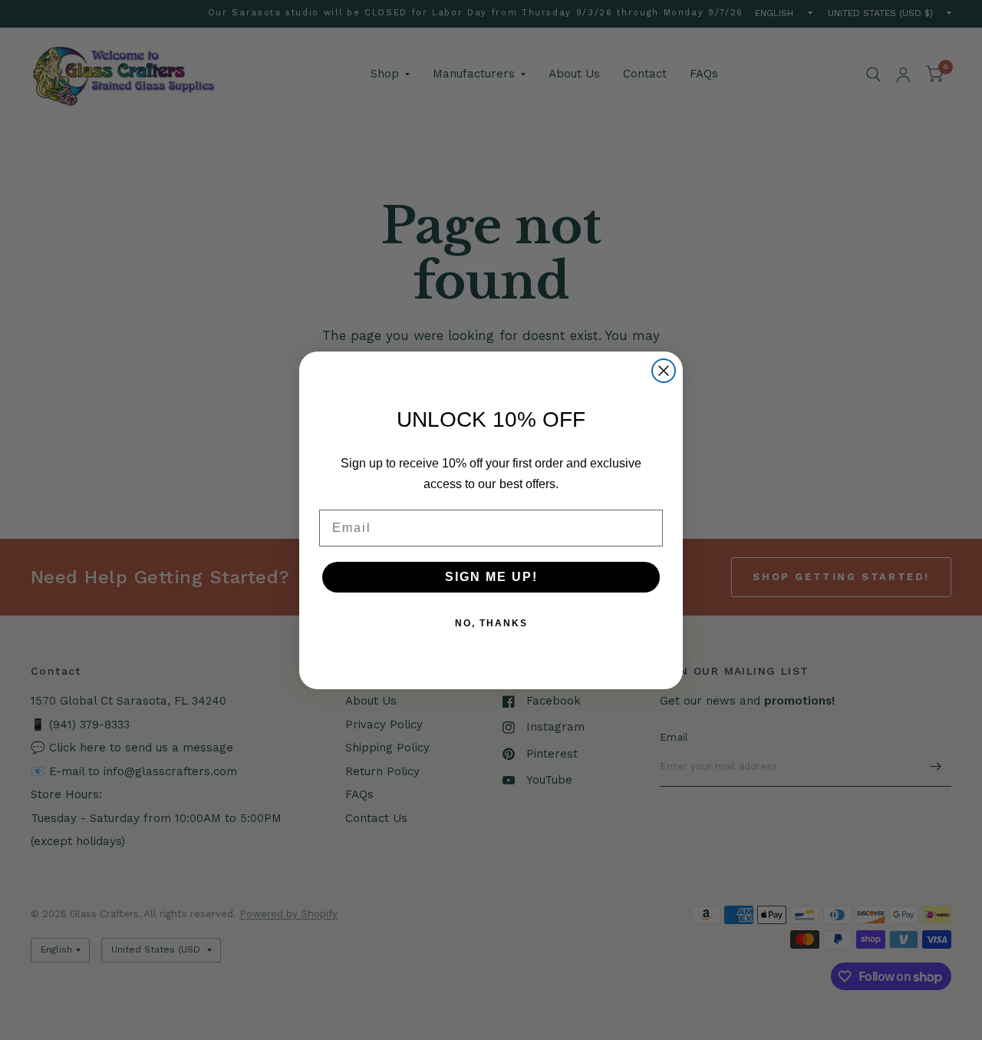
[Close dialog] (663, 370)
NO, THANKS (491, 623)
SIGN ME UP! (491, 576)
